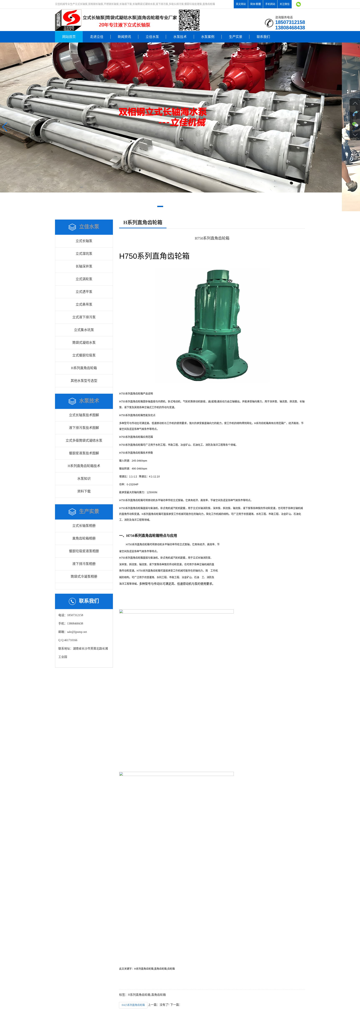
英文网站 (241, 4)
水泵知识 (84, 478)
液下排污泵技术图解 (84, 428)
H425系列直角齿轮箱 (133, 1005)
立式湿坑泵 (84, 253)
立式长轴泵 (84, 241)
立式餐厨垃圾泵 (84, 355)
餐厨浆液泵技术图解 (84, 453)
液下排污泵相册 (84, 564)
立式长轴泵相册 (84, 525)
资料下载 (84, 491)
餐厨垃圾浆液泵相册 (84, 551)
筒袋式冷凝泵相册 (84, 576)
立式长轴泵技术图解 (84, 415)
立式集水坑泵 (84, 330)
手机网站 (270, 4)
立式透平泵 (84, 292)
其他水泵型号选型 (84, 380)
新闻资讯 (124, 37)
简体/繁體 (255, 4)
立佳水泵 (152, 37)
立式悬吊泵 (84, 304)
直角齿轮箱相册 (84, 538)
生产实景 (235, 37)
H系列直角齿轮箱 (84, 368)
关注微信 (285, 4)
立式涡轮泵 (84, 279)
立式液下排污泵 (84, 317)
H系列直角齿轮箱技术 (84, 466)
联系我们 (263, 37)
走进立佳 (96, 37)
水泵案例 (207, 37)
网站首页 (69, 37)
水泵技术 (180, 37)
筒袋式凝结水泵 (84, 342)
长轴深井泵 (84, 266)
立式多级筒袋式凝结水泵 (84, 440)
